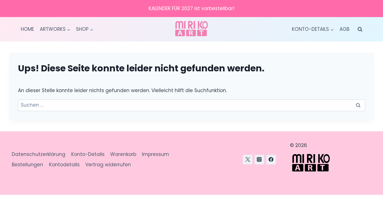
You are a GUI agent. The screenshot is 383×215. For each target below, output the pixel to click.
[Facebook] (271, 159)
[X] (247, 159)
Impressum (155, 154)
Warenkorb (123, 154)
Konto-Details (88, 154)
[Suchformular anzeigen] (360, 29)
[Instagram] (259, 159)
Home (27, 29)
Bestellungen (27, 164)
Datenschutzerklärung (38, 154)
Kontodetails (64, 164)
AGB (344, 29)
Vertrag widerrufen (108, 164)
